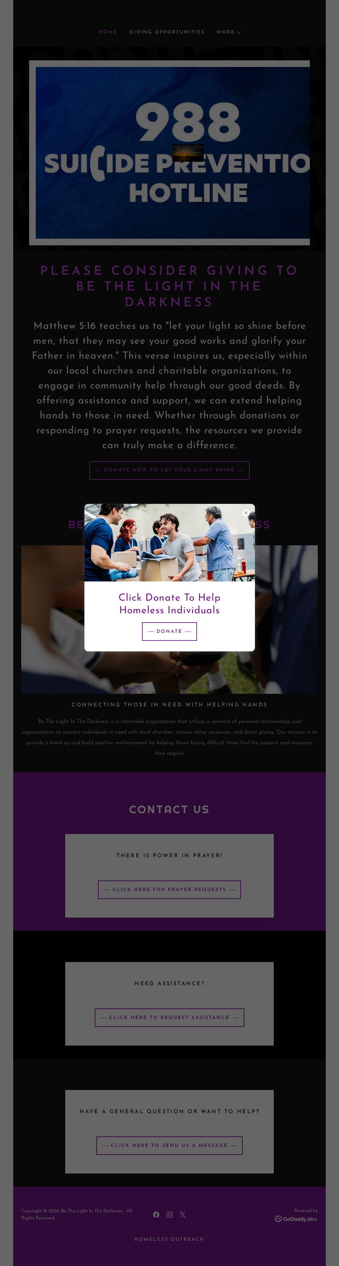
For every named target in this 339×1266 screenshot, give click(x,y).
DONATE (170, 631)
